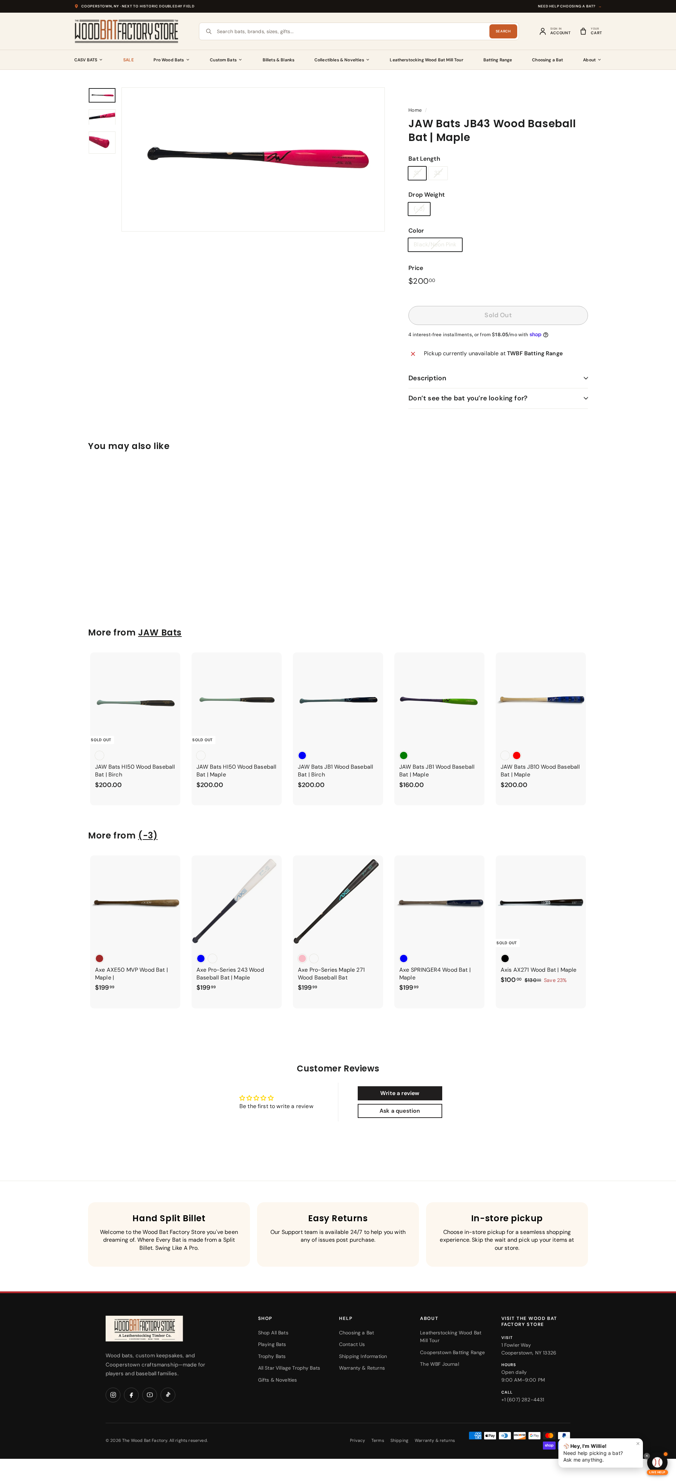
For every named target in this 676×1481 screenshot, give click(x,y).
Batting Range (497, 60)
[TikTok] (168, 1395)
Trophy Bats (272, 1356)
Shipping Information (363, 1356)
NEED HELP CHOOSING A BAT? (570, 6)
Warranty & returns (435, 1440)
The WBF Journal (439, 1364)
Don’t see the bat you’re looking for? (467, 398)
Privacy (357, 1440)
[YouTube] (149, 1395)
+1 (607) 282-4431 (522, 1399)
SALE (128, 60)
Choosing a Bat (547, 60)
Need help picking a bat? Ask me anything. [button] (601, 1451)
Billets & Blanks (279, 60)
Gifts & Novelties (277, 1380)
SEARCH (503, 31)
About (589, 60)
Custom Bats (223, 60)
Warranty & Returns (362, 1368)
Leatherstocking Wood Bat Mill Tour (426, 60)
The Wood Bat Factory (144, 1440)
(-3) (419, 209)
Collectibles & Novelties (339, 60)
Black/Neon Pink (435, 244)
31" (417, 173)
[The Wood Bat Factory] (127, 31)
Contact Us (352, 1344)
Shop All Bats (273, 1332)
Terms (377, 1440)
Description (427, 378)
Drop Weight (426, 194)
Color (416, 230)
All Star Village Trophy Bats (289, 1368)
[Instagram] (113, 1395)
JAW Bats (160, 632)
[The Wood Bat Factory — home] (158, 1328)
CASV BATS (85, 60)
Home (415, 110)
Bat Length (424, 158)
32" (438, 173)
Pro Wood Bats (169, 60)
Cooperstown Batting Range (452, 1352)
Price (415, 268)
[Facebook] (131, 1395)
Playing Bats (272, 1344)
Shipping (399, 1440)
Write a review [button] (399, 1093)
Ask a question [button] (400, 1110)
